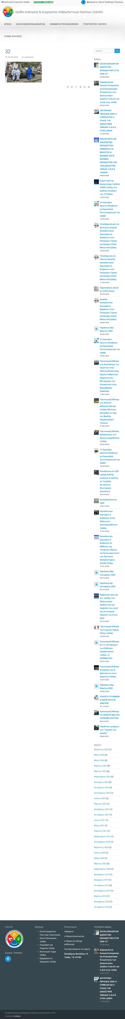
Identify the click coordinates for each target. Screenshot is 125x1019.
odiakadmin (29, 57)
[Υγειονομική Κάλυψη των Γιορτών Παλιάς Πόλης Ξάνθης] (96, 627)
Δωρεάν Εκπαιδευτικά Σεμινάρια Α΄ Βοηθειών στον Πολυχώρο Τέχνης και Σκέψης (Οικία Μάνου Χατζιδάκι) (108, 309)
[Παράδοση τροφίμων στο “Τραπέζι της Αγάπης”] (96, 727)
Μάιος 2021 (99, 825)
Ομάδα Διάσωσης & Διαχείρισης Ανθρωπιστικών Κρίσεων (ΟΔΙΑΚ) (59, 12)
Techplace (17, 1016)
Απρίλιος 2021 (100, 831)
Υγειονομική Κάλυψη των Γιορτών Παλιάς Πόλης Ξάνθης (109, 629)
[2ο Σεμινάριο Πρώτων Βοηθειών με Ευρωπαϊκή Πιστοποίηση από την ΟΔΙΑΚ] (96, 340)
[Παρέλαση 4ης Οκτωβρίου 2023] (96, 584)
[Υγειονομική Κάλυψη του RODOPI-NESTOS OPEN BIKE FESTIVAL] (96, 712)
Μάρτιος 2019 (100, 896)
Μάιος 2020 (99, 858)
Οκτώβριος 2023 (101, 787)
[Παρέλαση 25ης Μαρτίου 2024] (96, 329)
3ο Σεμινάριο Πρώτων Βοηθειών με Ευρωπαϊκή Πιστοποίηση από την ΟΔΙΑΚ (110, 209)
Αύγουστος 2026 (101, 749)
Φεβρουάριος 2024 (102, 777)
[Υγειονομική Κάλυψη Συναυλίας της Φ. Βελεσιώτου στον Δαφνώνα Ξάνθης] (96, 667)
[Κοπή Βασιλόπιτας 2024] (96, 501)
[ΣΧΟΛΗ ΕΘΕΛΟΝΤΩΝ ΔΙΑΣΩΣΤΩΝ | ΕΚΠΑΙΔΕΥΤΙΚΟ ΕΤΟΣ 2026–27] (96, 65)
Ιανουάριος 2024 (101, 782)
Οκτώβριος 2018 (101, 907)
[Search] (117, 51)
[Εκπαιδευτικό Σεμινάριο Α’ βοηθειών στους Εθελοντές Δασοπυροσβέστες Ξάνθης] (96, 512)
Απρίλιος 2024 (100, 766)
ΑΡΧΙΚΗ (7, 24)
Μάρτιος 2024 (100, 771)
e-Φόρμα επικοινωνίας (74, 936)
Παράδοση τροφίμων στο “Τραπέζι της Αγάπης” (109, 729)
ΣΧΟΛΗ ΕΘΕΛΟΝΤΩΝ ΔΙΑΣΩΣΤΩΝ (30, 24)
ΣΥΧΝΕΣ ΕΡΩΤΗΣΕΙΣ (13, 36)
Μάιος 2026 (99, 755)
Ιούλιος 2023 (99, 798)
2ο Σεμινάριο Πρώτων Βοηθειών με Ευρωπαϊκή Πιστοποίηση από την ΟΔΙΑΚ (110, 346)
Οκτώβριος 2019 (101, 885)
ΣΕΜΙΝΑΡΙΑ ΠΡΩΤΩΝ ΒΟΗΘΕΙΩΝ (64, 24)
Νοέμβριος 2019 (101, 880)
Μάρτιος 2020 (100, 863)
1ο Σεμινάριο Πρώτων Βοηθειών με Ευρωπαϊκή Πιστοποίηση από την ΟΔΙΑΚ (110, 456)
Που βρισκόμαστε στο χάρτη (77, 949)
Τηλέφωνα (68, 931)
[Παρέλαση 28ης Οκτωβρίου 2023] (96, 572)
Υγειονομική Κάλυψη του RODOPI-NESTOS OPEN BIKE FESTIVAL (110, 714)
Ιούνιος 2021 (99, 820)
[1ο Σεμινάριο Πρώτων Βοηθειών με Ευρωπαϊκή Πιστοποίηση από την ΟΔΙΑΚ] (96, 450)
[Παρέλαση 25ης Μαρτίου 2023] (96, 686)
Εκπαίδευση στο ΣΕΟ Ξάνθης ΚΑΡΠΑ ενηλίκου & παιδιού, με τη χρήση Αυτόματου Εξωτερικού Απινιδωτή (109, 481)
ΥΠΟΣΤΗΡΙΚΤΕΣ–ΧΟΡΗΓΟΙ (94, 24)
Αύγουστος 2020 (101, 847)
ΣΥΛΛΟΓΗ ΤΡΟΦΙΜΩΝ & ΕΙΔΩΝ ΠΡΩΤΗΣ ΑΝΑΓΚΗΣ (110, 699)
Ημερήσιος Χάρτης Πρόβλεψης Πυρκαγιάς (106, 2)
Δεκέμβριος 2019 (101, 874)
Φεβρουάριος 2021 (102, 836)
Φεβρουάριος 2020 (102, 869)
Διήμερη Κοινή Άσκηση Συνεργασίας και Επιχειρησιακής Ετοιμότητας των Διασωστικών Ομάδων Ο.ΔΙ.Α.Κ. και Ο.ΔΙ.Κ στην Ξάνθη (109, 92)
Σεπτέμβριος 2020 (102, 842)
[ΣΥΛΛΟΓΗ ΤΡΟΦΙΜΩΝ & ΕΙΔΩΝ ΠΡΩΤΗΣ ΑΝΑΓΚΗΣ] (96, 697)
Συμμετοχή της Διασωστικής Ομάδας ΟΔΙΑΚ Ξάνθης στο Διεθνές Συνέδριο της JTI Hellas (110, 187)
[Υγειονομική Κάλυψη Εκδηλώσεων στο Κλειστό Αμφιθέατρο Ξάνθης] (96, 432)
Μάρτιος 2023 (100, 804)
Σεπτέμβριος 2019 (102, 891)
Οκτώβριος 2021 (101, 815)
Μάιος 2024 (99, 760)
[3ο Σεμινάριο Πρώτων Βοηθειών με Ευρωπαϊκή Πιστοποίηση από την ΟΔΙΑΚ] (96, 203)
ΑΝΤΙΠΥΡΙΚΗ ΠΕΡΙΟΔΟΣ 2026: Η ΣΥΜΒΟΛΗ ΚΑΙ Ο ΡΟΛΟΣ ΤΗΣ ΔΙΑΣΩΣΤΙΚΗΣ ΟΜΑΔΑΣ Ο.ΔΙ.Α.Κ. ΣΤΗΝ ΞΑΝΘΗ (108, 120)
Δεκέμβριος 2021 (101, 809)
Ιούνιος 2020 (99, 853)
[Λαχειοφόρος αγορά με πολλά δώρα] (96, 289)
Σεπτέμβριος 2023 (102, 793)
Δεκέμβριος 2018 (101, 901)
